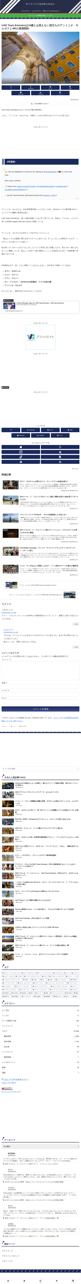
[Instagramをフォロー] (21, 452)
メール (5, 690)
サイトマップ (7, 1251)
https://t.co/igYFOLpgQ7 (26, 186)
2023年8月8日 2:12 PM (9, 612)
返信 (76, 624)
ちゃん (6, 630)
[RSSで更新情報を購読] (60, 462)
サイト (4, 698)
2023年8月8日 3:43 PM (11, 632)
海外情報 (6, 387)
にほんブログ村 (8, 1083)
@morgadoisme (50, 172)
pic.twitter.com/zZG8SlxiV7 (15, 190)
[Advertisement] (40, 142)
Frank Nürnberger (54, 82)
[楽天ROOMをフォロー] (60, 457)
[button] (60, 93)
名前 (4, 683)
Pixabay (68, 82)
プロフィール (7, 1261)
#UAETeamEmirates (46, 186)
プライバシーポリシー (11, 1256)
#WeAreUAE (61, 186)
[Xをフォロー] (60, 447)
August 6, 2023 (49, 195)
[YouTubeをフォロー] (60, 452)
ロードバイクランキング (10, 1091)
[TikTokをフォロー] (21, 457)
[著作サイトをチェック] (21, 447)
